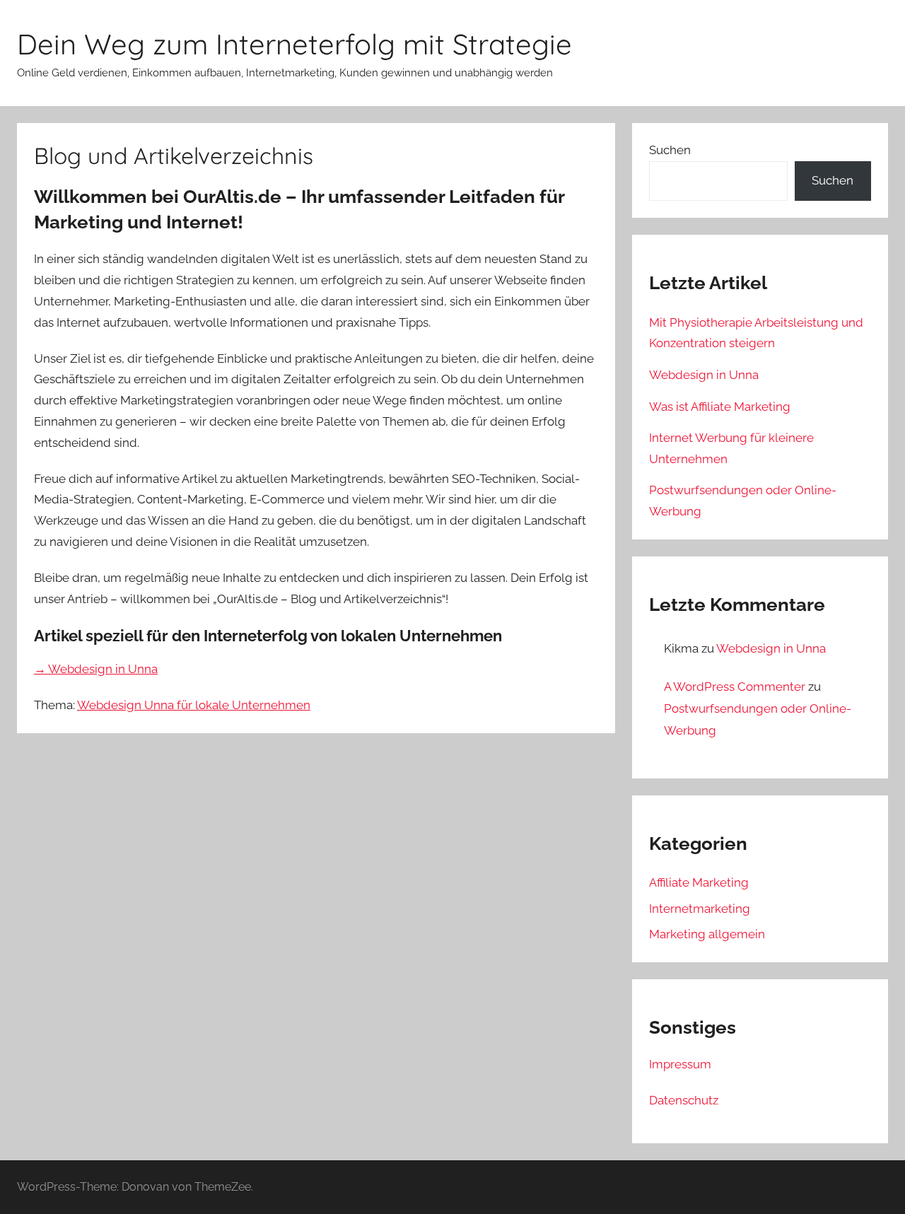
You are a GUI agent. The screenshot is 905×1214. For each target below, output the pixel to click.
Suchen (670, 150)
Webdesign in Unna (704, 375)
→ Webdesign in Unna (96, 669)
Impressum (680, 1064)
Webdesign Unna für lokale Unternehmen (193, 705)
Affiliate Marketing (699, 882)
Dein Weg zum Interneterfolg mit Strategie (294, 44)
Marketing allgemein (707, 934)
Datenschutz (683, 1100)
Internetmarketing (699, 908)
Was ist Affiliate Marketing (719, 406)
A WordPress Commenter (734, 686)
